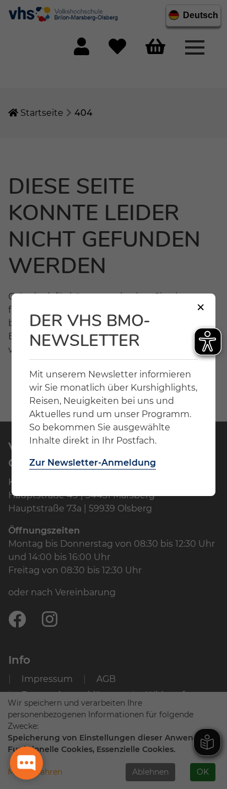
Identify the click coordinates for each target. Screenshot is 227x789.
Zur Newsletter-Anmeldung (92, 462)
